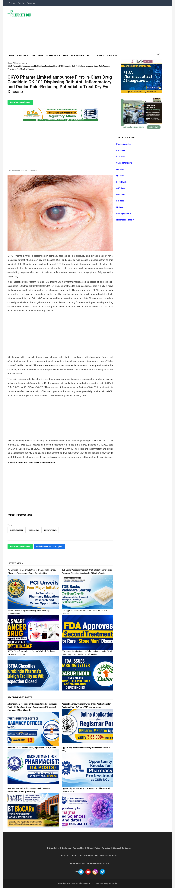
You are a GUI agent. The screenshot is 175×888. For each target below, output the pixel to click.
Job (33, 55)
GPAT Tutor (22, 55)
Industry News (50, 530)
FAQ (88, 55)
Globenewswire (16, 530)
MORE (100, 55)
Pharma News (19, 63)
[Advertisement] (101, 28)
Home (11, 55)
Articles (12, 3)
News (40, 55)
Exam (65, 55)
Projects (21, 3)
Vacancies (31, 3)
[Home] (19, 14)
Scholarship (77, 55)
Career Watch (53, 55)
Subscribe (112, 55)
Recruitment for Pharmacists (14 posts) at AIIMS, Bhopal (32, 748)
